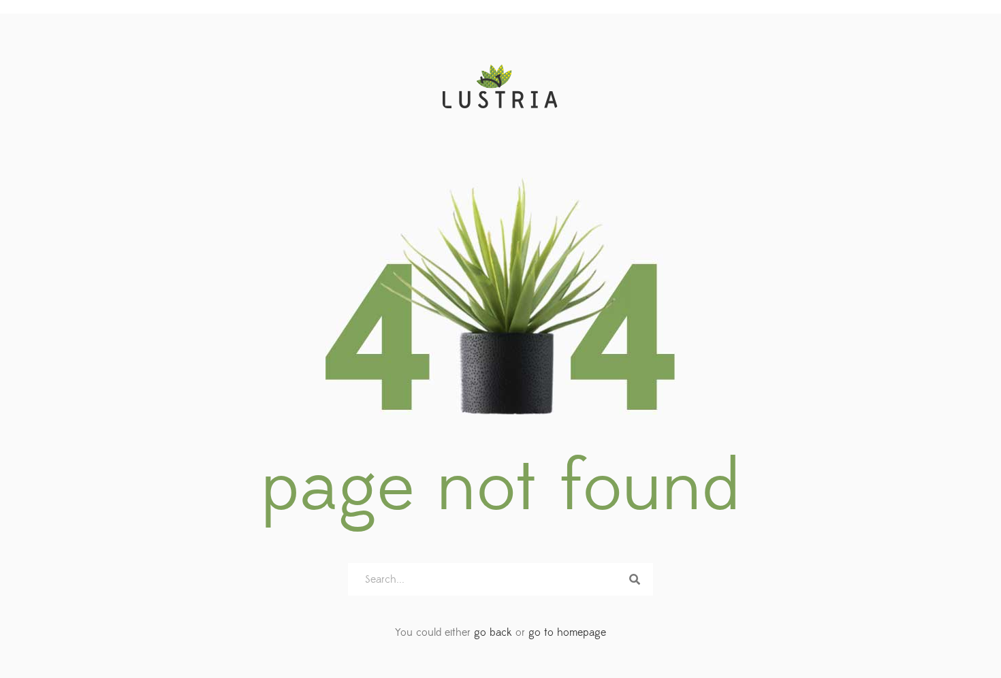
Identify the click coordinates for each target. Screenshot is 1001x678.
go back (493, 632)
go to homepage (567, 632)
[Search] (634, 579)
